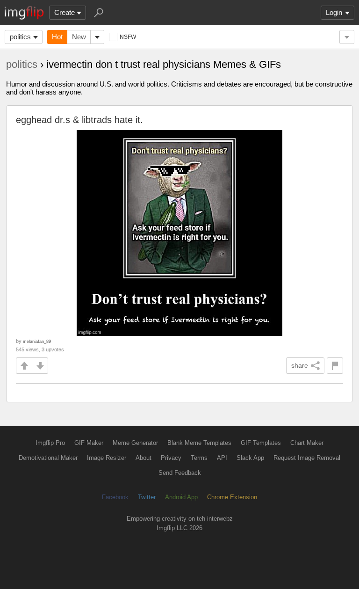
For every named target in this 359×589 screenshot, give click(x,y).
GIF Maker (88, 442)
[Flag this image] (335, 365)
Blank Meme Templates (199, 442)
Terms (199, 457)
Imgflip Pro (50, 442)
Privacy (171, 457)
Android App (181, 497)
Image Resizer (106, 457)
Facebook (115, 497)
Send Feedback (179, 472)
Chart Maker (306, 442)
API (222, 457)
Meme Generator (135, 442)
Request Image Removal (306, 457)
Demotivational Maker (48, 457)
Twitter (147, 497)
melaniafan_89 (37, 341)
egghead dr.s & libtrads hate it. (79, 120)
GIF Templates (261, 442)
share (299, 365)
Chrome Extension (232, 497)
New (79, 37)
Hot (57, 37)
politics (20, 37)
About (143, 457)
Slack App (250, 457)
